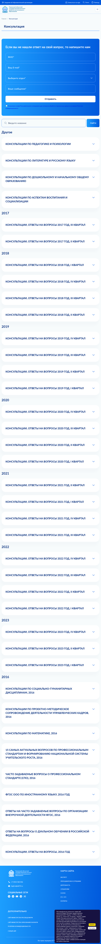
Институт (64, 877)
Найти (93, 123)
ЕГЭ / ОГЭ (63, 897)
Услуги (63, 893)
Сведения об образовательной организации (18, 2)
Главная (4, 19)
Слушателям (65, 889)
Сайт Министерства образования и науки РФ (23, 922)
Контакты (64, 901)
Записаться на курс (74, 2)
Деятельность (65, 885)
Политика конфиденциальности (19, 926)
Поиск (87, 2)
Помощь (96, 2)
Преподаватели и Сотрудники (71, 881)
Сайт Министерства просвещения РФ (20, 917)
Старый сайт (12, 931)
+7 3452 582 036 (17, 882)
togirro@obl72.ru (17, 886)
